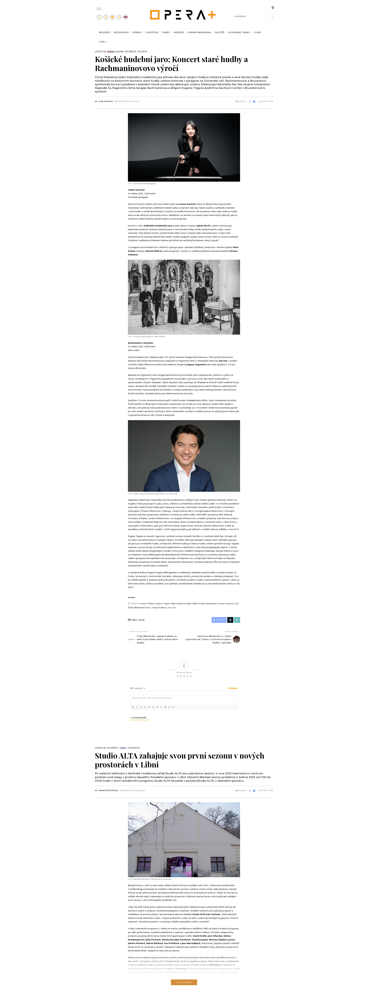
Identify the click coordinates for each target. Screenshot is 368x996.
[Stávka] (145, 707)
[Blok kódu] (161, 707)
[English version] (125, 17)
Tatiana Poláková (159, 607)
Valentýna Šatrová (108, 790)
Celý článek (184, 982)
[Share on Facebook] (250, 101)
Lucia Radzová (105, 101)
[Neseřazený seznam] (153, 707)
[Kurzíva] (137, 707)
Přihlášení (232, 688)
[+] (173, 707)
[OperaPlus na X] (105, 17)
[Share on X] (230, 620)
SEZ (236, 603)
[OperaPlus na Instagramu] (119, 17)
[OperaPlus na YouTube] (112, 17)
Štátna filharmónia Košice (139, 607)
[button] (273, 7)
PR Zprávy (131, 51)
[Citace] (157, 707)
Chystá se (100, 51)
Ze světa (142, 51)
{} (169, 707)
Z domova (134, 748)
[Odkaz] (165, 707)
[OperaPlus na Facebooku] (99, 17)
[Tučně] (133, 707)
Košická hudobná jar (208, 603)
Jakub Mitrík (192, 603)
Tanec (122, 748)
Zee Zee (172, 607)
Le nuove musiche (226, 603)
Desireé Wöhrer (147, 603)
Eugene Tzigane (163, 603)
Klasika (120, 51)
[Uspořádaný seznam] (149, 707)
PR (96, 101)
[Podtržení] (141, 707)
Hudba (111, 51)
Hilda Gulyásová (178, 603)
